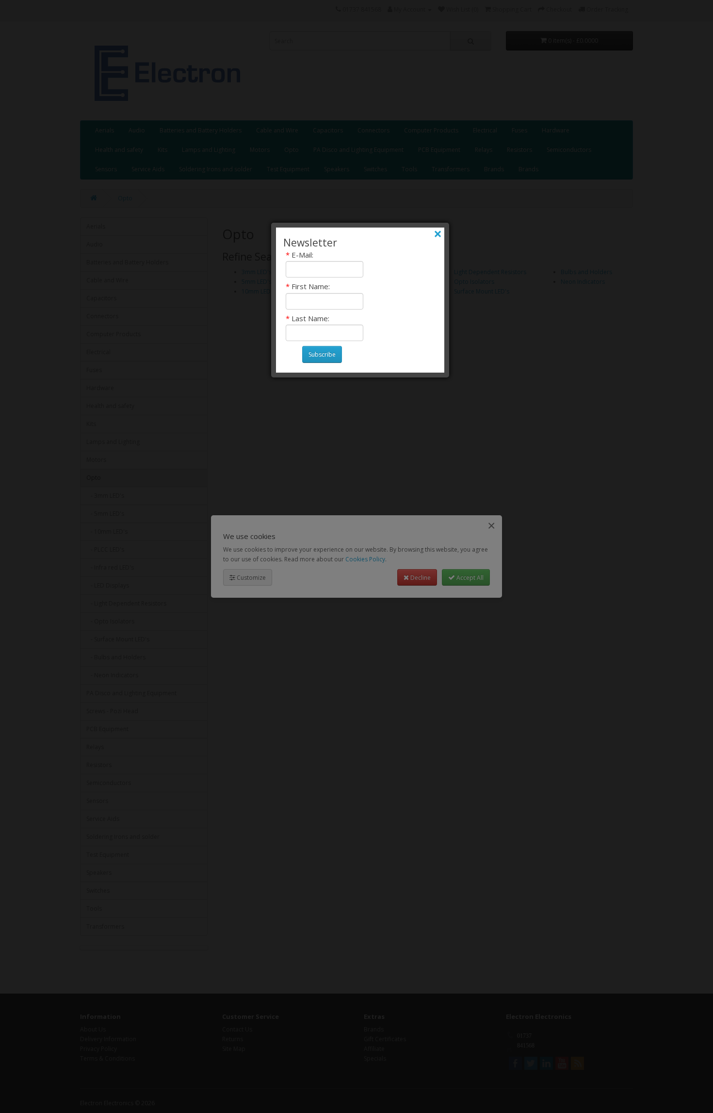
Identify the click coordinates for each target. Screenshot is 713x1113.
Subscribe (322, 354)
